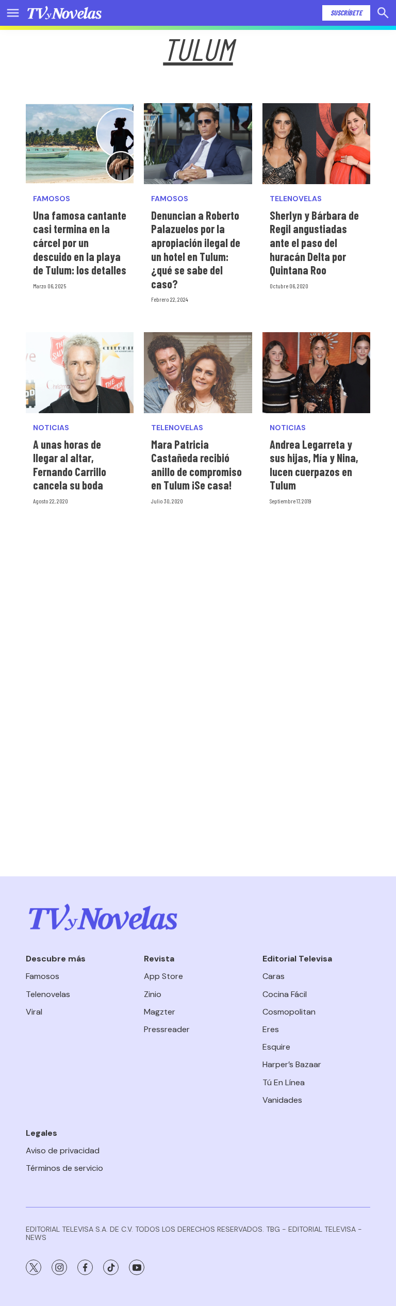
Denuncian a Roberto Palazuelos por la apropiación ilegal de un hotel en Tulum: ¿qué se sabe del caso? (195, 249)
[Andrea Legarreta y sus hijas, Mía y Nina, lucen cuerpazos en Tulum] (316, 372)
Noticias (51, 427)
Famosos (51, 198)
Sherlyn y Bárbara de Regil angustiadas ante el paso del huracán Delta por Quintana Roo (314, 242)
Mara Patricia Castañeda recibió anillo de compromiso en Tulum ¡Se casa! (196, 464)
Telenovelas (296, 198)
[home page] (64, 13)
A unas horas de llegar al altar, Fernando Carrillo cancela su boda (69, 464)
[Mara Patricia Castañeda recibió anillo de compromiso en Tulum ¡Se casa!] (198, 372)
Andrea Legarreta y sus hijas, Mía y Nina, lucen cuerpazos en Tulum (314, 464)
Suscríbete (346, 12)
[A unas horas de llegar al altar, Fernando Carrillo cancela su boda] (80, 372)
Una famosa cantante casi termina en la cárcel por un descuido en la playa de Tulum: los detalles (79, 242)
